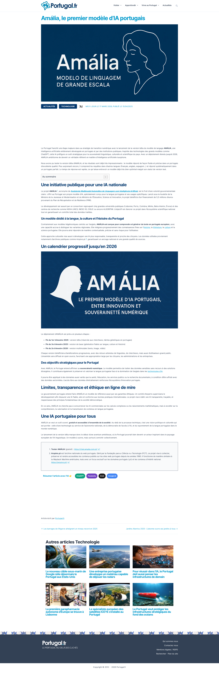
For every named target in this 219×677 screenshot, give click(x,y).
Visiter (116, 5)
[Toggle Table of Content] (104, 177)
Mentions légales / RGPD (167, 649)
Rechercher (161, 654)
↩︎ (99, 449)
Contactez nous (171, 645)
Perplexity (92, 476)
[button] (120, 5)
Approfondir (130, 5)
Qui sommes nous (170, 641)
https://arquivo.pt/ (59, 462)
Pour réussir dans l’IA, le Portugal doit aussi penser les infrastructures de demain (153, 574)
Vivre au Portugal (149, 5)
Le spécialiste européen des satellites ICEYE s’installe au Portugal (106, 611)
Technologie (68, 106)
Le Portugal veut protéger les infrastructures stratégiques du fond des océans (152, 611)
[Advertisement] (109, 128)
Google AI (112, 476)
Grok (102, 476)
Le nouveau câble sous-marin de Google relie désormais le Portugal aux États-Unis (66, 574)
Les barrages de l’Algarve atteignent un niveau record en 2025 (69, 529)
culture (168, 227)
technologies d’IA (155, 371)
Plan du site (173, 654)
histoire (147, 227)
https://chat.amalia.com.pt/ (85, 449)
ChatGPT (80, 476)
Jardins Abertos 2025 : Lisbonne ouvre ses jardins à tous (152, 529)
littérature (157, 227)
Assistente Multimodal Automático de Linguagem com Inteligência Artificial (104, 191)
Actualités (167, 5)
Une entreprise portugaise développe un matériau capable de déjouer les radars (108, 574)
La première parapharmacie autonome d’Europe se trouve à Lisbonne (65, 611)
